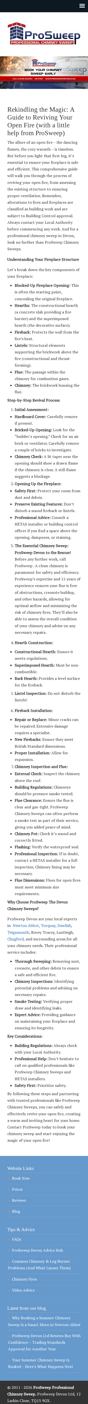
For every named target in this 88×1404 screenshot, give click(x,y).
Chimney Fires (24, 1279)
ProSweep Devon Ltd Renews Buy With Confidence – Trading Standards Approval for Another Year (44, 1342)
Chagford (15, 939)
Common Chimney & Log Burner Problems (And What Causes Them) (39, 1265)
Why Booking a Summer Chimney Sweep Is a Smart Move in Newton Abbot (44, 1321)
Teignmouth (18, 932)
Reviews (19, 1200)
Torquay (48, 925)
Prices (17, 1189)
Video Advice (23, 1290)
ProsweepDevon (44, 32)
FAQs (16, 1239)
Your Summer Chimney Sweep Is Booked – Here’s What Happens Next (40, 1363)
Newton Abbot (26, 925)
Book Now (21, 1178)
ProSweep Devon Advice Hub (37, 1250)
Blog (16, 1211)
